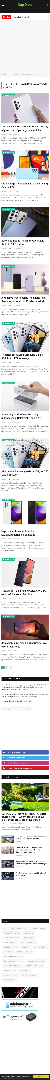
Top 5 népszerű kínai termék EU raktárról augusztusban (31, 874)
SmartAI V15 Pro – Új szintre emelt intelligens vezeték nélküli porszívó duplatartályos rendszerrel (29, 850)
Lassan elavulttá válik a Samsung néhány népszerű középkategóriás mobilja (24, 128)
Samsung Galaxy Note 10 (13, 961)
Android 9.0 (8, 928)
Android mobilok (8, 95)
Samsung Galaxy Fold (33, 966)
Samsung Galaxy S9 (36, 961)
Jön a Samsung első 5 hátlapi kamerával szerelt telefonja (24, 645)
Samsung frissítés (24, 952)
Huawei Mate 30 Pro (11, 938)
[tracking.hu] (20, 998)
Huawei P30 (29, 933)
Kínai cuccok (29, 938)
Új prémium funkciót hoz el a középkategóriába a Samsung (18, 533)
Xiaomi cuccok (9, 970)
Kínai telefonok (28, 942)
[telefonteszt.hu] (20, 1010)
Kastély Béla (11, 823)
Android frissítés (38, 928)
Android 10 (21, 928)
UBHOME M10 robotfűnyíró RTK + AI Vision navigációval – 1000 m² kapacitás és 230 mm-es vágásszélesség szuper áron (24, 816)
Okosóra (25, 947)
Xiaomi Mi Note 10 (10, 975)
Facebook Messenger (11, 933)
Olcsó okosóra (40, 947)
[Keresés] (48, 5)
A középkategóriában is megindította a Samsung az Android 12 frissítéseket (23, 299)
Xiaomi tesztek (9, 980)
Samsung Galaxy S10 (11, 966)
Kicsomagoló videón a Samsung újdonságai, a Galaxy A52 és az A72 (21, 416)
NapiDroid (25, 5)
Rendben (40, 1077)
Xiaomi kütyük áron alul (21, 17)
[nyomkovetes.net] (20, 1022)
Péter (9, 134)
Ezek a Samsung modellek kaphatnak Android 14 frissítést (22, 242)
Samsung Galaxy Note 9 (13, 956)
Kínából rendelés (10, 942)
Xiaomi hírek (25, 970)
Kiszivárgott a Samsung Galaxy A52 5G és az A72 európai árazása (23, 592)
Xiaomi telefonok (29, 975)
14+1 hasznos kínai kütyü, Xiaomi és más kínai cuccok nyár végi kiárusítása (31, 837)
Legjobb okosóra (10, 947)
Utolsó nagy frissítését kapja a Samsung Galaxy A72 (24, 185)
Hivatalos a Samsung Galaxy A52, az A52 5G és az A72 (24, 473)
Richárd (10, 191)
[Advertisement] (25, 45)
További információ (16, 1078)
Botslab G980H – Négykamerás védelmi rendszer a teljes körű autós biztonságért (31, 862)
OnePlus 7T (8, 952)
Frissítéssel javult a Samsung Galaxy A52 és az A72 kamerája (22, 356)
